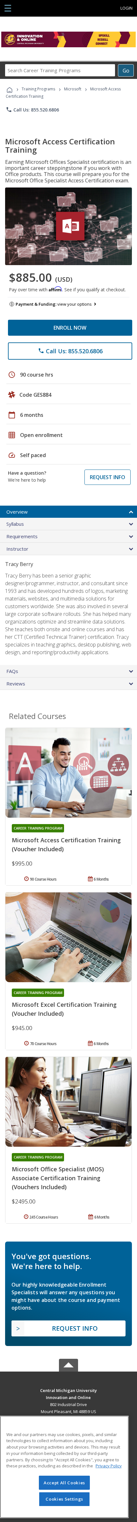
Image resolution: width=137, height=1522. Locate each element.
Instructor (17, 549)
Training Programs (38, 89)
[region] (64, 1467)
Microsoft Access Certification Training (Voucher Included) (66, 844)
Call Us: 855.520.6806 (32, 109)
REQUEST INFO (107, 477)
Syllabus (15, 524)
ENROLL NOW (70, 327)
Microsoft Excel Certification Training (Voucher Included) (64, 1009)
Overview (17, 512)
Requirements (22, 536)
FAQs (12, 671)
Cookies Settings (64, 1499)
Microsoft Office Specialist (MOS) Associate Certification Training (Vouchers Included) (58, 1178)
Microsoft (72, 89)
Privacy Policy (109, 1466)
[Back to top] (68, 1390)
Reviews (15, 683)
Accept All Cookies (64, 1483)
